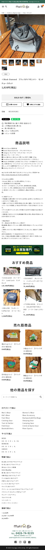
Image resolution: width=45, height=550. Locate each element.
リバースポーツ (6, 500)
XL (15, 441)
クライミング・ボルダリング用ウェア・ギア (14, 492)
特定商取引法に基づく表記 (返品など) (16, 123)
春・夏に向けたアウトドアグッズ (11, 473)
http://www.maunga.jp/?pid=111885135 (15, 175)
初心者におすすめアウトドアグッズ (12, 462)
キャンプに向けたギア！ (8, 486)
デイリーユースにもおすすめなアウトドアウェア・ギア (17, 489)
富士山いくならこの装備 (9, 467)
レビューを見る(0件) (10, 131)
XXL (18, 441)
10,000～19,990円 (8, 516)
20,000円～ (5, 518)
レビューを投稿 (8, 133)
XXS (3, 441)
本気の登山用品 (6, 470)
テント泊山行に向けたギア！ (10, 478)
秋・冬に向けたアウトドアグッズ (11, 464)
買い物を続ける (9, 128)
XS (6, 441)
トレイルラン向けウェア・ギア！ (11, 484)
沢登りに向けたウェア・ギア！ (10, 481)
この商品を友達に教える (11, 126)
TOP (3, 13)
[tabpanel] (22, 36)
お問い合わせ (11, 104)
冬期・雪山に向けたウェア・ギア (11, 475)
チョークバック (27, 13)
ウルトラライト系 (6, 497)
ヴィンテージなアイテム (9, 495)
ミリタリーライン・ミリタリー (10, 503)
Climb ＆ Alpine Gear (14, 13)
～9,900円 (5, 513)
